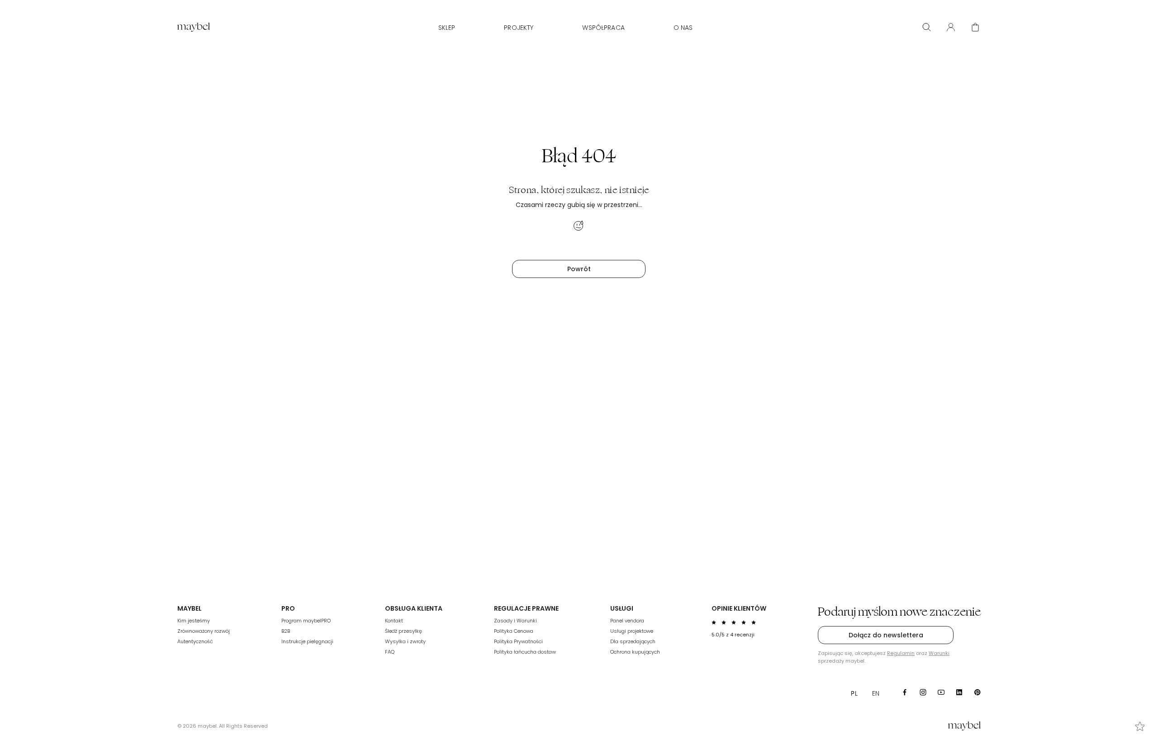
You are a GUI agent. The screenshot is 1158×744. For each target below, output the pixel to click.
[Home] (193, 27)
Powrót (579, 268)
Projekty (518, 27)
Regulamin (901, 653)
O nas (683, 27)
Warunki (939, 653)
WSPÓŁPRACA (603, 27)
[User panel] (950, 27)
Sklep (447, 27)
